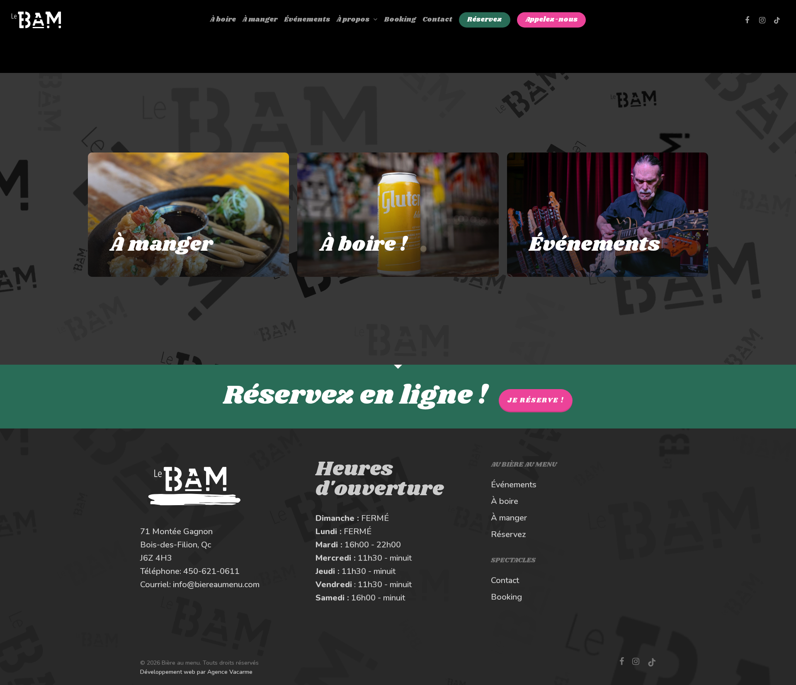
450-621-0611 (211, 571)
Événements (513, 484)
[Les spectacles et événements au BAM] (607, 214)
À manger (509, 517)
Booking (506, 597)
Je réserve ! (535, 400)
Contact (505, 580)
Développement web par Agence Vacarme (196, 672)
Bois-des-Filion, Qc (175, 544)
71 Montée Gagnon (176, 531)
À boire (504, 501)
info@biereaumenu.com (216, 584)
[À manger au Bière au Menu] (188, 214)
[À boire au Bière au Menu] (398, 214)
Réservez (508, 534)
